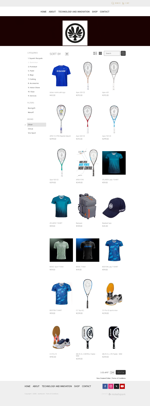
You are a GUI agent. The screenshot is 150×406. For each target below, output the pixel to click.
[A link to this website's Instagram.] (110, 386)
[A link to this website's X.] (116, 386)
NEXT (120, 372)
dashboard (41, 394)
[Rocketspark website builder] (114, 394)
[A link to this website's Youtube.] (122, 386)
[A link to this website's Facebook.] (105, 386)
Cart (127, 3)
